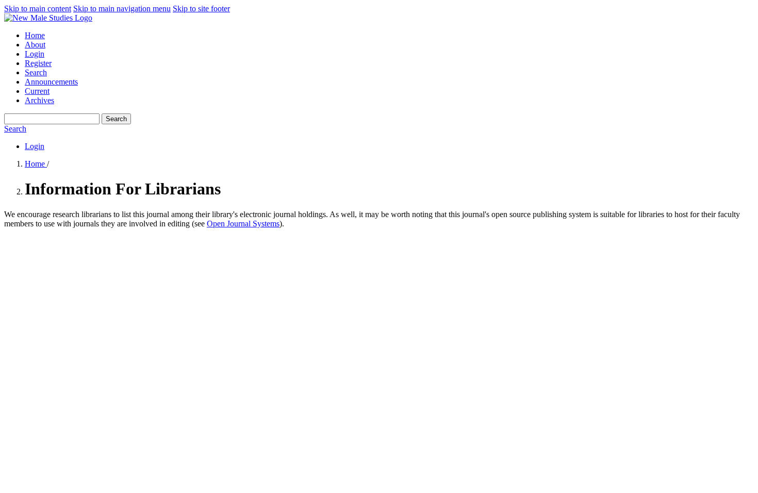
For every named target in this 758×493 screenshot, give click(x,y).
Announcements (51, 81)
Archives (39, 100)
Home (35, 35)
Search (36, 72)
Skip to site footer (201, 8)
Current (37, 91)
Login (34, 54)
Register (38, 63)
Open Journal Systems (243, 223)
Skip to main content (37, 8)
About (35, 44)
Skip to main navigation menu (122, 8)
